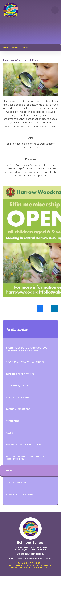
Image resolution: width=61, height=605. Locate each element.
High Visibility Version (28, 563)
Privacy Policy (19, 567)
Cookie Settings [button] (41, 567)
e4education (45, 558)
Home (5, 48)
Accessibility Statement (22, 565)
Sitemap (44, 565)
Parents (16, 48)
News (26, 48)
